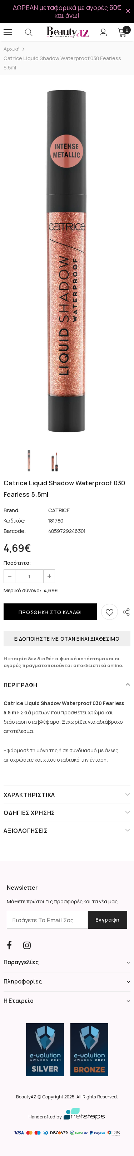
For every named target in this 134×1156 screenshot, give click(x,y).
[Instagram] (27, 945)
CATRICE (59, 510)
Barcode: (15, 531)
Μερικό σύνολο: (22, 590)
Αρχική (12, 48)
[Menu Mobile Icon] (8, 32)
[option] (67, 261)
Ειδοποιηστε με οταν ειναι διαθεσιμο (67, 638)
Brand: (12, 510)
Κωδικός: (14, 520)
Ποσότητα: (17, 562)
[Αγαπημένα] (109, 612)
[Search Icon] (35, 32)
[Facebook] (9, 945)
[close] (127, 11)
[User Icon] (103, 32)
